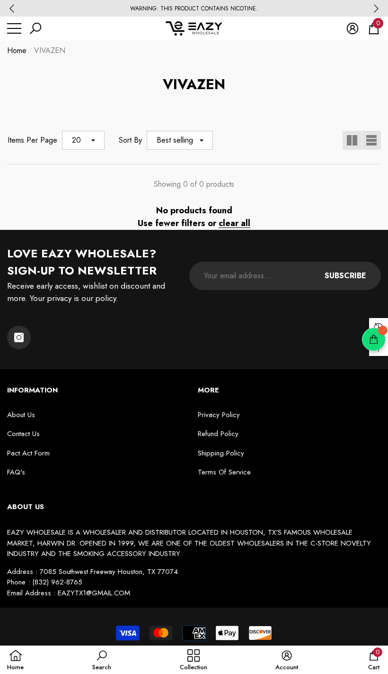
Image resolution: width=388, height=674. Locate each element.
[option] (194, 8)
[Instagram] (19, 337)
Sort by (130, 140)
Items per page (32, 140)
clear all (234, 223)
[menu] (14, 28)
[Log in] (352, 28)
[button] (35, 28)
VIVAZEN (49, 50)
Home (16, 50)
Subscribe (345, 275)
